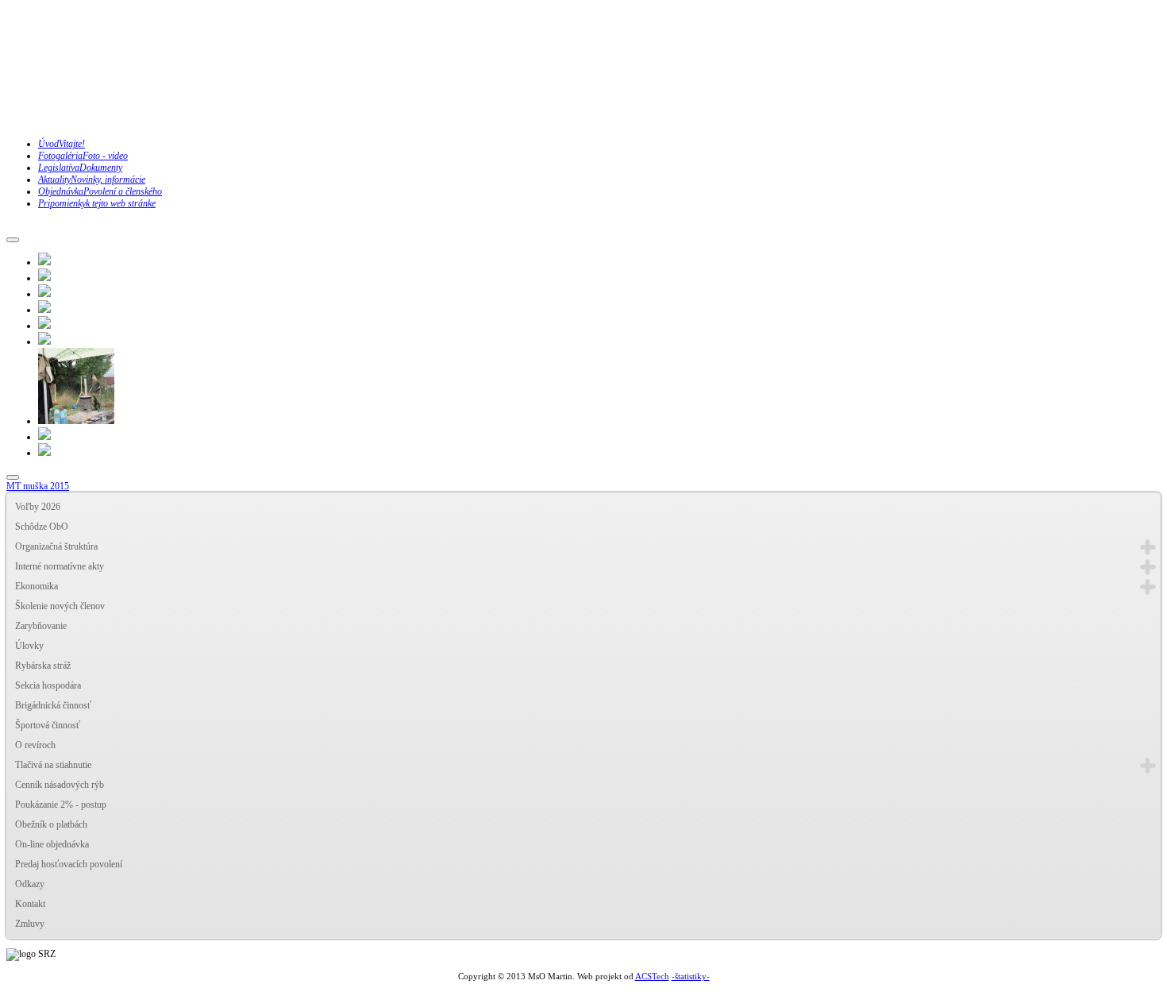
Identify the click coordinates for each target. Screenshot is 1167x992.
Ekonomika (36, 586)
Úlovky (29, 645)
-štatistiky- (691, 976)
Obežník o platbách (51, 824)
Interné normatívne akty (59, 566)
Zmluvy (29, 923)
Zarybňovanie (41, 625)
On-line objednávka (52, 844)
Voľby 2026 (37, 506)
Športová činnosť (47, 725)
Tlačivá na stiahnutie (53, 764)
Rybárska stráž (43, 665)
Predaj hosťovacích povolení (68, 864)
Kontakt (30, 903)
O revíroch (35, 745)
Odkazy (29, 884)
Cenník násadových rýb (59, 784)
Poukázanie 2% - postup (60, 804)
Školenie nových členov (60, 606)
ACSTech (652, 976)
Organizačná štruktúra (56, 546)
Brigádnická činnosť (53, 705)
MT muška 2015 (37, 486)
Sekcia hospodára (48, 685)
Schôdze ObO (41, 526)
